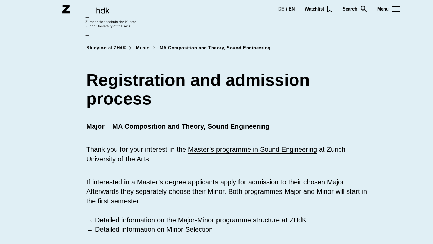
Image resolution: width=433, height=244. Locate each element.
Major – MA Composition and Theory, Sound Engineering (177, 126)
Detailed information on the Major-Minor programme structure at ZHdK (200, 220)
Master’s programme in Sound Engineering (252, 149)
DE (281, 9)
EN (292, 9)
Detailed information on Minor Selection (154, 229)
